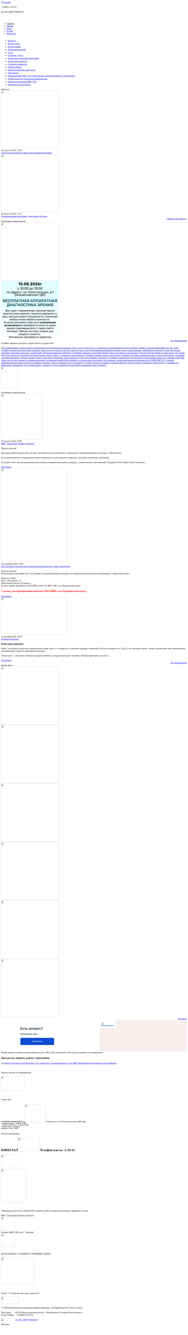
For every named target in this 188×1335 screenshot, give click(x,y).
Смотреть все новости (176, 219)
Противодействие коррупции (21, 70)
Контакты (11, 33)
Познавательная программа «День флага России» (24, 216)
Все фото (182, 1019)
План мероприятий (17, 49)
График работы (15, 67)
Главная (10, 23)
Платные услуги (15, 55)
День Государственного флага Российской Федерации (26, 153)
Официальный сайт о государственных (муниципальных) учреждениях (41, 76)
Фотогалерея (14, 43)
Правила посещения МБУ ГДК (22, 82)
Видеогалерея (14, 47)
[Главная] (6, 2)
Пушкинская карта (10, 639)
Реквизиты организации (19, 84)
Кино (9, 28)
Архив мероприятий (17, 61)
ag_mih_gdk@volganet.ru (26, 1319)
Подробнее (6, 467)
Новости (12, 41)
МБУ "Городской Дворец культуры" (18, 443)
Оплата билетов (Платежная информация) (27, 79)
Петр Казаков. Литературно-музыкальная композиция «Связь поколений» (36, 566)
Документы (13, 73)
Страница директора (17, 64)
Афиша (10, 26)
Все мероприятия (179, 341)
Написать (37, 1041)
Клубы (10, 31)
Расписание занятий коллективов (23, 58)
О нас (10, 52)
